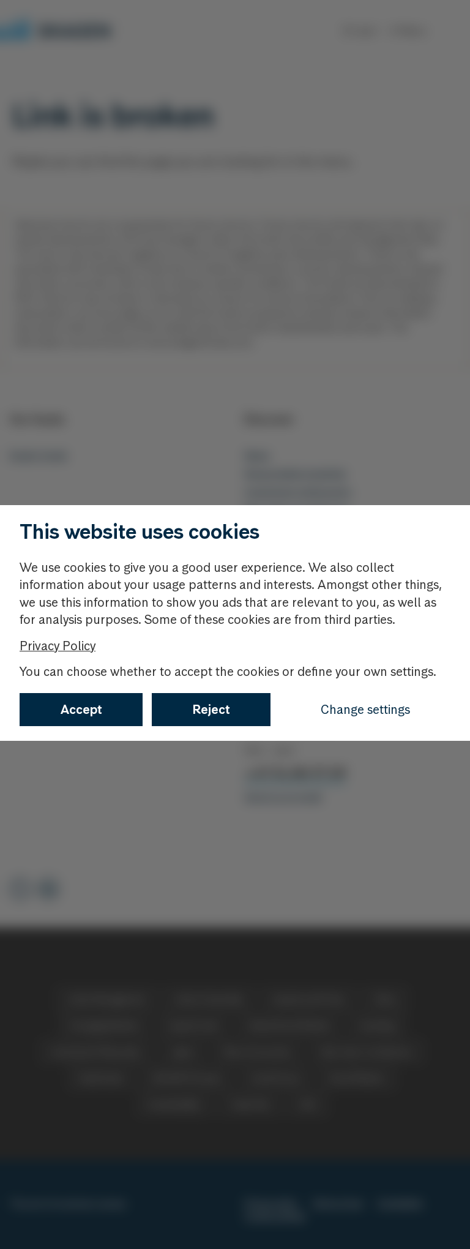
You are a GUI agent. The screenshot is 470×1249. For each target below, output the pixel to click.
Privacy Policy (57, 646)
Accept (81, 710)
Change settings (365, 710)
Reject (211, 710)
